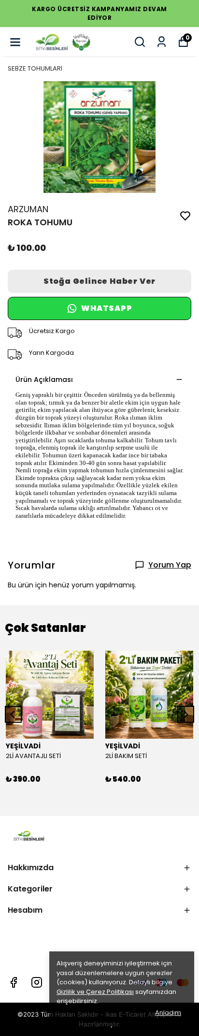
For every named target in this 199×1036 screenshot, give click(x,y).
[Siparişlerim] (162, 42)
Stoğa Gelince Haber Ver (99, 281)
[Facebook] (13, 982)
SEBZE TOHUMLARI (35, 68)
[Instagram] (37, 982)
